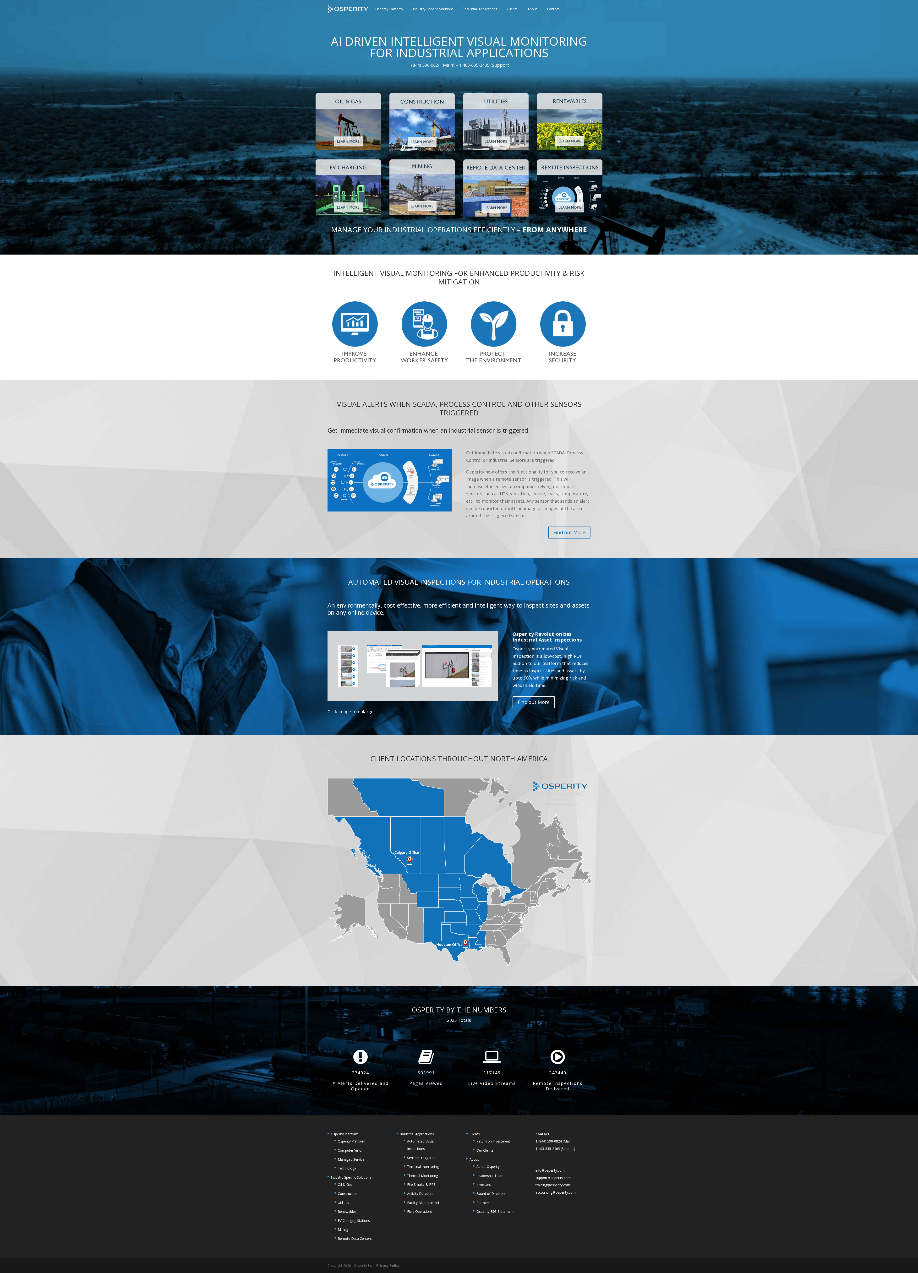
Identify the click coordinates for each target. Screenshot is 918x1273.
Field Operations (419, 1211)
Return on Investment (493, 1141)
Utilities (343, 1202)
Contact (553, 9)
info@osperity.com (550, 1170)
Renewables (347, 1211)
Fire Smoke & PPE (421, 1184)
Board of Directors (491, 1193)
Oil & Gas (345, 1184)
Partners (483, 1202)
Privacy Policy (388, 1265)
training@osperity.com (553, 1185)
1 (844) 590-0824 (549, 1141)
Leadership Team (489, 1175)
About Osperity (488, 1166)
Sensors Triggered (421, 1157)
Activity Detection (420, 1193)
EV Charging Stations (354, 1220)
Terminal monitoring (423, 1166)
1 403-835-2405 (548, 1148)
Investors (483, 1184)
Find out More (569, 532)
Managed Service (351, 1159)
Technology (347, 1168)
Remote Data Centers (355, 1238)
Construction (348, 1193)
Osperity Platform (351, 1141)
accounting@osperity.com (556, 1192)
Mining (343, 1229)
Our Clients (484, 1150)
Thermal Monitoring (422, 1175)
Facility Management (423, 1202)
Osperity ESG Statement (495, 1211)
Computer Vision (350, 1150)
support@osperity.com (553, 1177)
